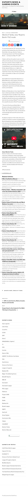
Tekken (4, 421)
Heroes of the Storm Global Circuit (11, 457)
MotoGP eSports (6, 376)
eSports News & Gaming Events (11, 3)
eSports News (8, 290)
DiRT (3, 335)
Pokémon (4, 391)
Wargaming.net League (8, 474)
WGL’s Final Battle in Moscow (9, 178)
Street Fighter (5, 415)
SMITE (4, 409)
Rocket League (6, 406)
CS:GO (3, 332)
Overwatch (5, 382)
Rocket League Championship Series (11, 465)
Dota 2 (3, 338)
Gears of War (5, 353)
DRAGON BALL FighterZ (8, 341)
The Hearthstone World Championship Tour (13, 471)
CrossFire (4, 329)
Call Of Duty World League (9, 448)
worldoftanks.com (6, 173)
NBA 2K (4, 379)
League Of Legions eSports (9, 460)
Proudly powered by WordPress (9, 495)
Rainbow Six (5, 403)
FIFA (3, 347)
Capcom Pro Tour (6, 451)
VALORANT (5, 424)
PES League (5, 388)
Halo (3, 359)
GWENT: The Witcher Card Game (10, 356)
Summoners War (6, 418)
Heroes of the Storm (7, 365)
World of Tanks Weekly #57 (9, 231)
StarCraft (4, 412)
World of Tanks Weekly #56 (9, 223)
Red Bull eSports (6, 462)
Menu (14, 11)
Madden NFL (5, 371)
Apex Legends (5, 323)
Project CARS (5, 394)
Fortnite (4, 350)
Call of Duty (5, 326)
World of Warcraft (6, 430)
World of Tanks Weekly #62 (9, 240)
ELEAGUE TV (5, 454)
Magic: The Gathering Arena (9, 374)
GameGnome (14, 32)
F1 (2, 344)
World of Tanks (18, 290)
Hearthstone (5, 362)
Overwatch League (7, 385)
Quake (3, 400)
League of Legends (7, 368)
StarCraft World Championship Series (11, 468)
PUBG (3, 397)
